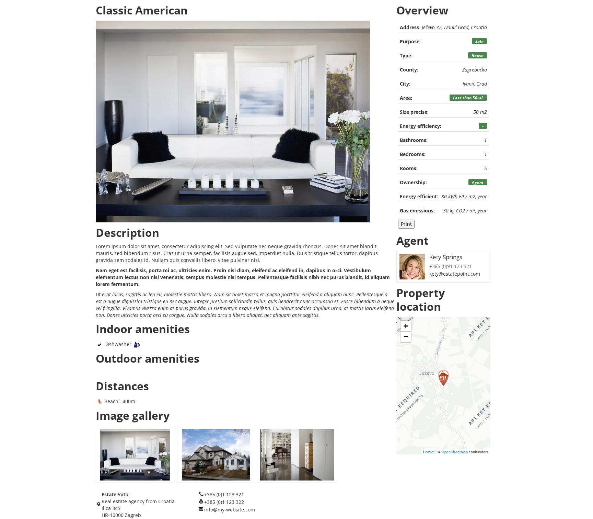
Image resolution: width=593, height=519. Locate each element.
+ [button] (406, 326)
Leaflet (428, 451)
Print (406, 224)
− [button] (406, 336)
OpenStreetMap (454, 451)
